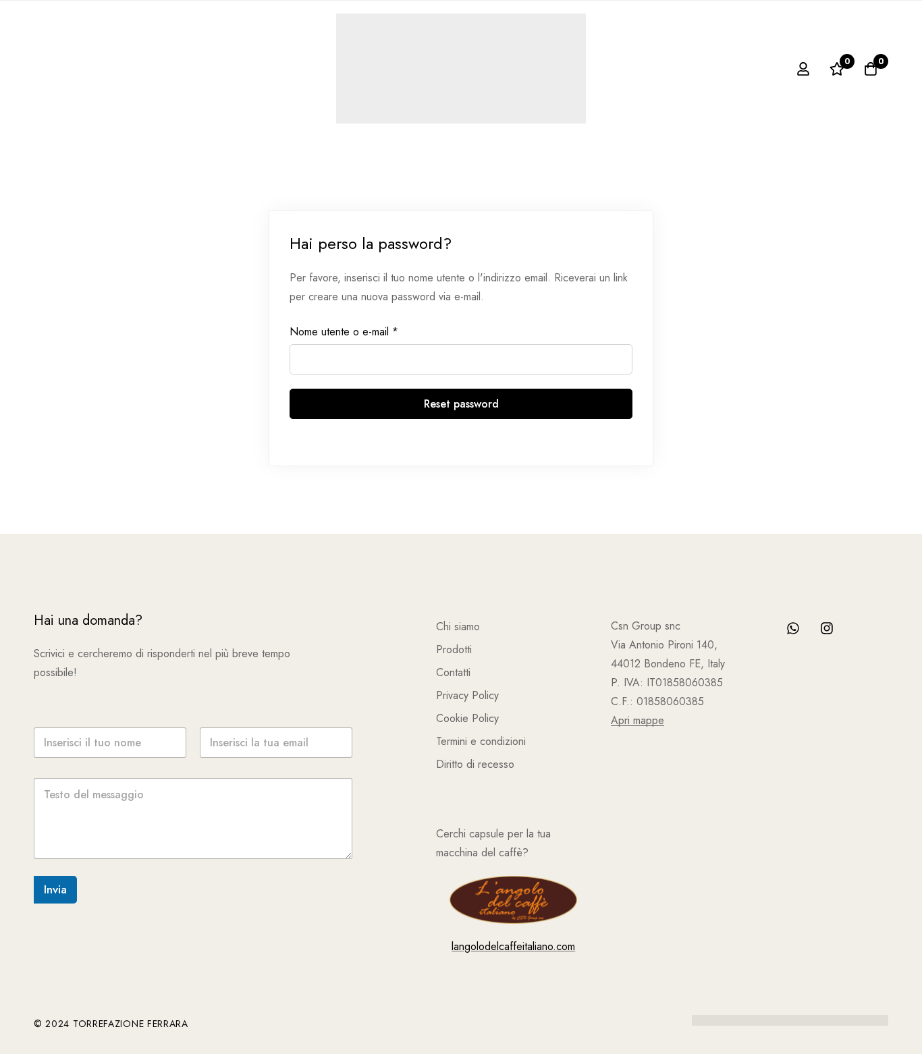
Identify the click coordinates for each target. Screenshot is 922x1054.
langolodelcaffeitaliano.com (513, 946)
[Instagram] (827, 628)
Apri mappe (637, 720)
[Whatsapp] (793, 628)
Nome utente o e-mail (344, 332)
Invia (55, 889)
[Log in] (803, 68)
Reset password (461, 404)
